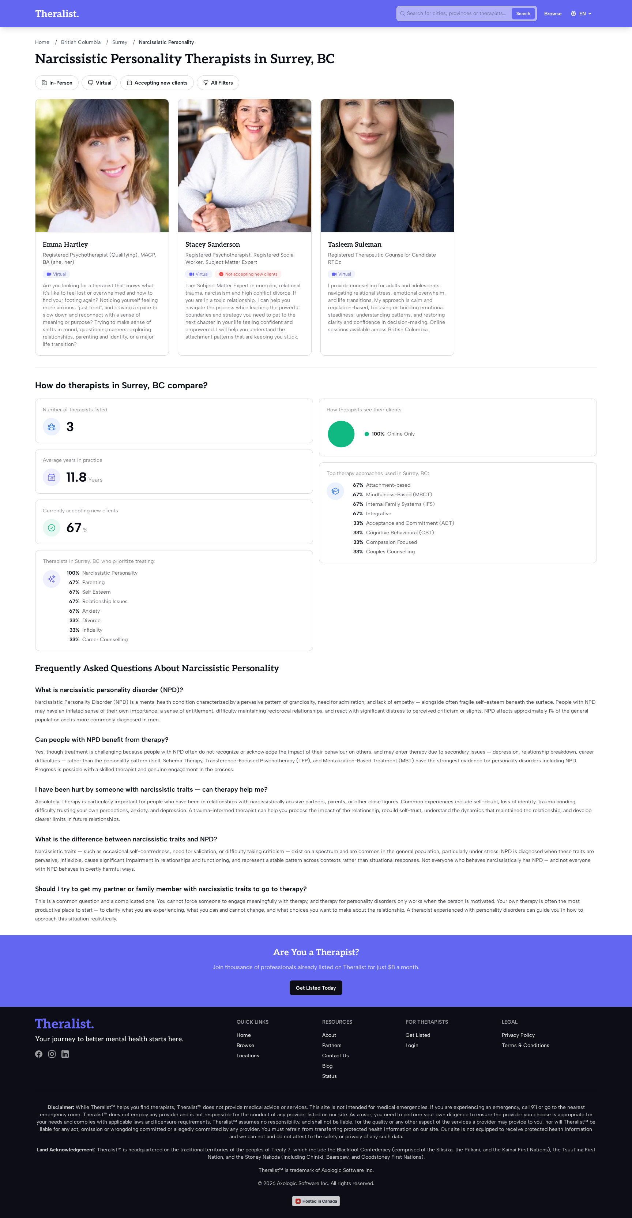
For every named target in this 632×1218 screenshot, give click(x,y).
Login (412, 1045)
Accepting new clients (161, 83)
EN (582, 14)
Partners (332, 1045)
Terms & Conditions (525, 1045)
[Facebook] (38, 1054)
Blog (327, 1066)
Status (329, 1076)
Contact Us (335, 1056)
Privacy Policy (518, 1035)
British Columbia (81, 42)
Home (42, 42)
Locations (248, 1056)
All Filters (222, 83)
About (329, 1035)
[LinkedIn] (65, 1054)
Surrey (119, 42)
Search (523, 13)
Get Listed (418, 1035)
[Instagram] (52, 1054)
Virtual (103, 83)
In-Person (60, 83)
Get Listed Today (316, 988)
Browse (553, 14)
